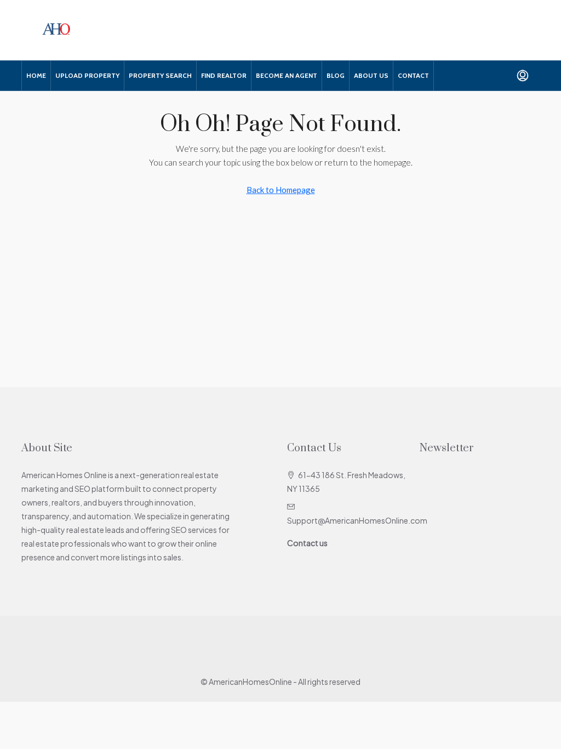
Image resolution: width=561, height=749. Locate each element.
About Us (371, 75)
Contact (413, 75)
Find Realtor (224, 75)
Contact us (307, 543)
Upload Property (87, 75)
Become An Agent (286, 75)
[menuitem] (522, 75)
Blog (336, 75)
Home (36, 75)
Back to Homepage (281, 190)
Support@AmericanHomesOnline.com (357, 520)
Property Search (160, 75)
